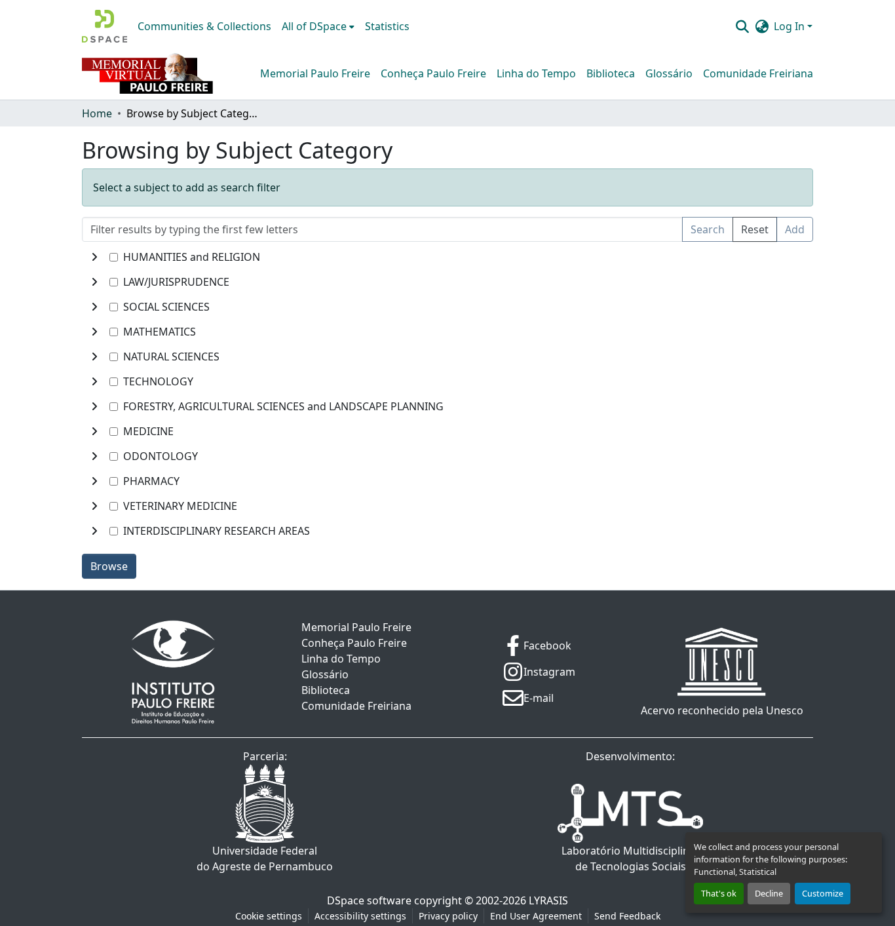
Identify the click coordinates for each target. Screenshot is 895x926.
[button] (104, 26)
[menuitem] (318, 26)
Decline (769, 893)
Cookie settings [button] (268, 916)
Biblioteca (610, 73)
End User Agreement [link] (536, 916)
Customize (822, 893)
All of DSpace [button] (314, 26)
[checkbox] (113, 257)
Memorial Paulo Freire (315, 73)
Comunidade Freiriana (758, 73)
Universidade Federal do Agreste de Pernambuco (265, 858)
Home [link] (97, 113)
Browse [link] (109, 566)
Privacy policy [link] (448, 916)
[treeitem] (447, 281)
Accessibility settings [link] (360, 916)
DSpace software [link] (369, 900)
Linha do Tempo (536, 73)
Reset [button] (755, 229)
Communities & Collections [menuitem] (204, 26)
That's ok (718, 893)
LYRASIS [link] (548, 900)
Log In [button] (790, 26)
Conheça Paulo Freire (433, 73)
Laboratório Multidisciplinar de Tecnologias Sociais (631, 858)
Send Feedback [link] (627, 916)
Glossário (669, 73)
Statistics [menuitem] (387, 26)
